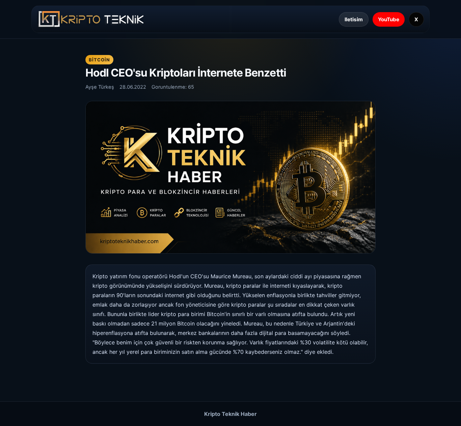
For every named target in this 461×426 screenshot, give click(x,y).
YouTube (388, 19)
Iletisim (354, 19)
